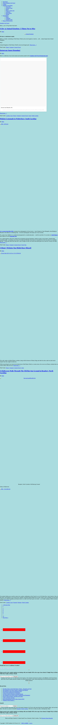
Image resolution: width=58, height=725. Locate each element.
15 (3, 616)
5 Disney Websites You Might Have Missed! (15, 248)
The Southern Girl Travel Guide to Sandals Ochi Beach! (15, 690)
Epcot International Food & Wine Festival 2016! (13, 699)
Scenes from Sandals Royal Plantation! (11, 692)
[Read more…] (33, 45)
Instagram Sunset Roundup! (10, 50)
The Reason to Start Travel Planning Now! (12, 691)
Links (30, 115)
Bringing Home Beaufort (47, 718)
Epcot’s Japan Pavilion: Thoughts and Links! (13, 696)
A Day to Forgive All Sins (8, 697)
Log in (30, 723)
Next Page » (5, 617)
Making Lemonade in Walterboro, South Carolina (18, 119)
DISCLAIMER (24, 723)
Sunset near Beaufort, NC (6, 107)
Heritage (19, 602)
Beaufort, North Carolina (22, 708)
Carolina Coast (9, 115)
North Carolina (35, 115)
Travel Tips (23, 244)
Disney (7, 47)
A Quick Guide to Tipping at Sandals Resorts (13, 694)
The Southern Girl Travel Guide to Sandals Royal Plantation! (16, 695)
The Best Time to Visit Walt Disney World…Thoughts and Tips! (17, 688)
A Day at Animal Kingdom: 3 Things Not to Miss (17, 29)
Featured (12, 47)
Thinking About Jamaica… (9, 700)
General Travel (17, 47)
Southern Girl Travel (4, 23)
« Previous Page (6, 605)
